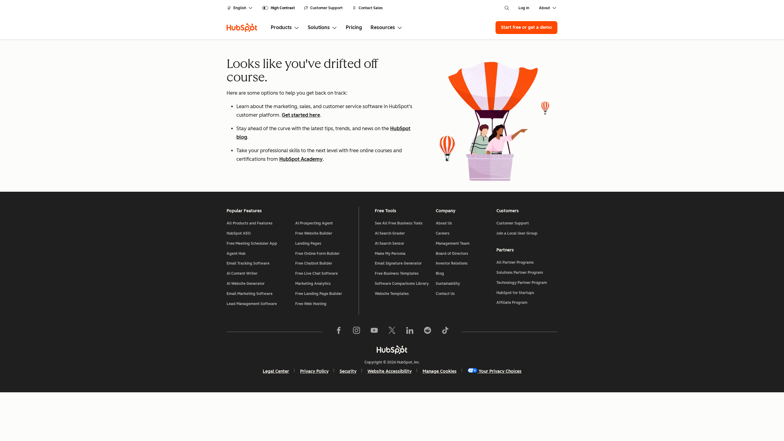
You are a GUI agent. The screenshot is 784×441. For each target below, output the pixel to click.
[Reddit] (428, 331)
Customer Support (326, 8)
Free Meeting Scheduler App (252, 243)
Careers (443, 233)
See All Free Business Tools (399, 223)
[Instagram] (356, 331)
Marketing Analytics (313, 283)
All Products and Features (250, 223)
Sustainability (448, 283)
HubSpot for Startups (515, 293)
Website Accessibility (390, 371)
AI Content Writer (242, 273)
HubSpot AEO (239, 233)
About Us (444, 223)
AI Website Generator (246, 283)
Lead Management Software (252, 304)
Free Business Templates (397, 273)
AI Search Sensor (389, 243)
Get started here (301, 115)
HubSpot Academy (301, 159)
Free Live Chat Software (316, 273)
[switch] (278, 8)
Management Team (452, 243)
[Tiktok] (445, 331)
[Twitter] (392, 331)
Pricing (354, 27)
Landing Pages (308, 243)
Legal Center (276, 371)
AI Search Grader (390, 233)
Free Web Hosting (310, 304)
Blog (440, 273)
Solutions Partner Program (519, 272)
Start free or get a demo (526, 27)
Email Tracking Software (248, 263)
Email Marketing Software (250, 294)
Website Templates (392, 294)
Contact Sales (371, 8)
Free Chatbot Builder (313, 263)
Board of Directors (452, 253)
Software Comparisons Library (402, 283)
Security (348, 371)
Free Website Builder (313, 233)
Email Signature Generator (398, 263)
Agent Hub (236, 253)
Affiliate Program (511, 302)
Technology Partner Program (521, 283)
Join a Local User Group (516, 233)
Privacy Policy (314, 371)
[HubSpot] (242, 27)
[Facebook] (339, 331)
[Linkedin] (410, 331)
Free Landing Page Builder (318, 294)
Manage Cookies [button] (440, 371)
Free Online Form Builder (317, 253)
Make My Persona (390, 253)
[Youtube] (374, 331)
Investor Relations (452, 263)
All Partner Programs (515, 262)
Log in (523, 8)
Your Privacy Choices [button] (500, 371)
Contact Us (445, 294)
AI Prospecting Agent (314, 223)
